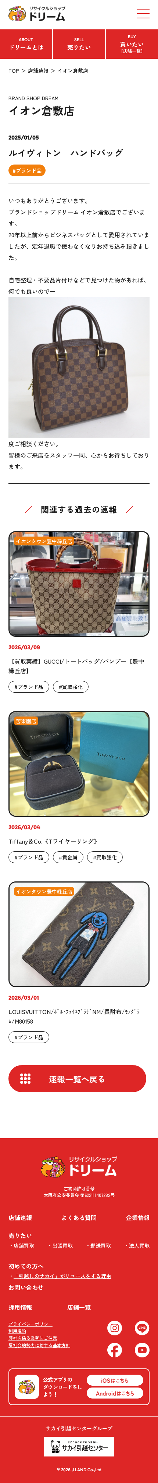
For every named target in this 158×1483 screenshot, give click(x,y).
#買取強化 (71, 686)
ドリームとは (26, 44)
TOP (13, 70)
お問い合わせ (26, 1287)
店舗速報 (38, 70)
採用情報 (20, 1307)
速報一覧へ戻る (77, 1079)
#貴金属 (68, 857)
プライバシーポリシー (30, 1324)
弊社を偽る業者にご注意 (32, 1338)
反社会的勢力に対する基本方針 (39, 1345)
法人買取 (139, 1245)
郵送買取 (100, 1245)
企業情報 (138, 1217)
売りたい (79, 44)
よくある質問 (79, 1217)
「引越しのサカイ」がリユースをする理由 (62, 1276)
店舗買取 (24, 1245)
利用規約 (17, 1331)
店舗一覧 (79, 1307)
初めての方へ (26, 1266)
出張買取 (62, 1245)
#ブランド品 (27, 170)
